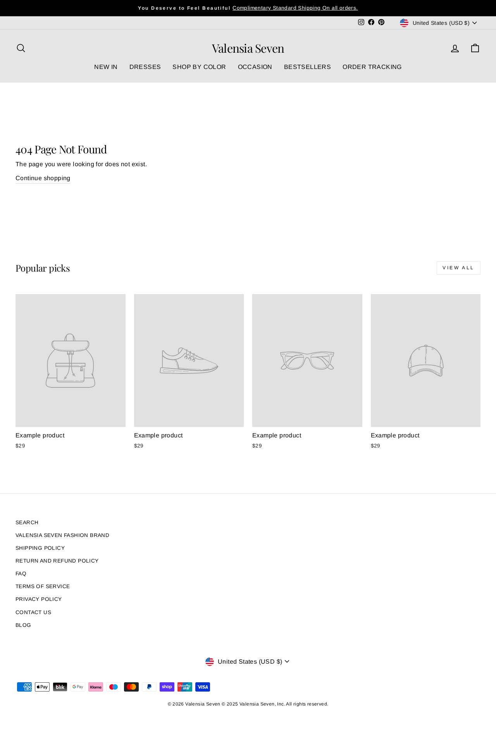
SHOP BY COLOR (199, 67)
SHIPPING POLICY (40, 548)
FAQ (21, 574)
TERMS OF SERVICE (43, 586)
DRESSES (145, 67)
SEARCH (27, 522)
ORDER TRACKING (372, 67)
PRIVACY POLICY (39, 599)
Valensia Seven (248, 48)
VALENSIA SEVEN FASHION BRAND (62, 535)
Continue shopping (43, 178)
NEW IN (105, 67)
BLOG (23, 625)
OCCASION (255, 67)
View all (459, 267)
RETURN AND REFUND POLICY (57, 561)
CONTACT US (33, 612)
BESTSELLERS (307, 67)
